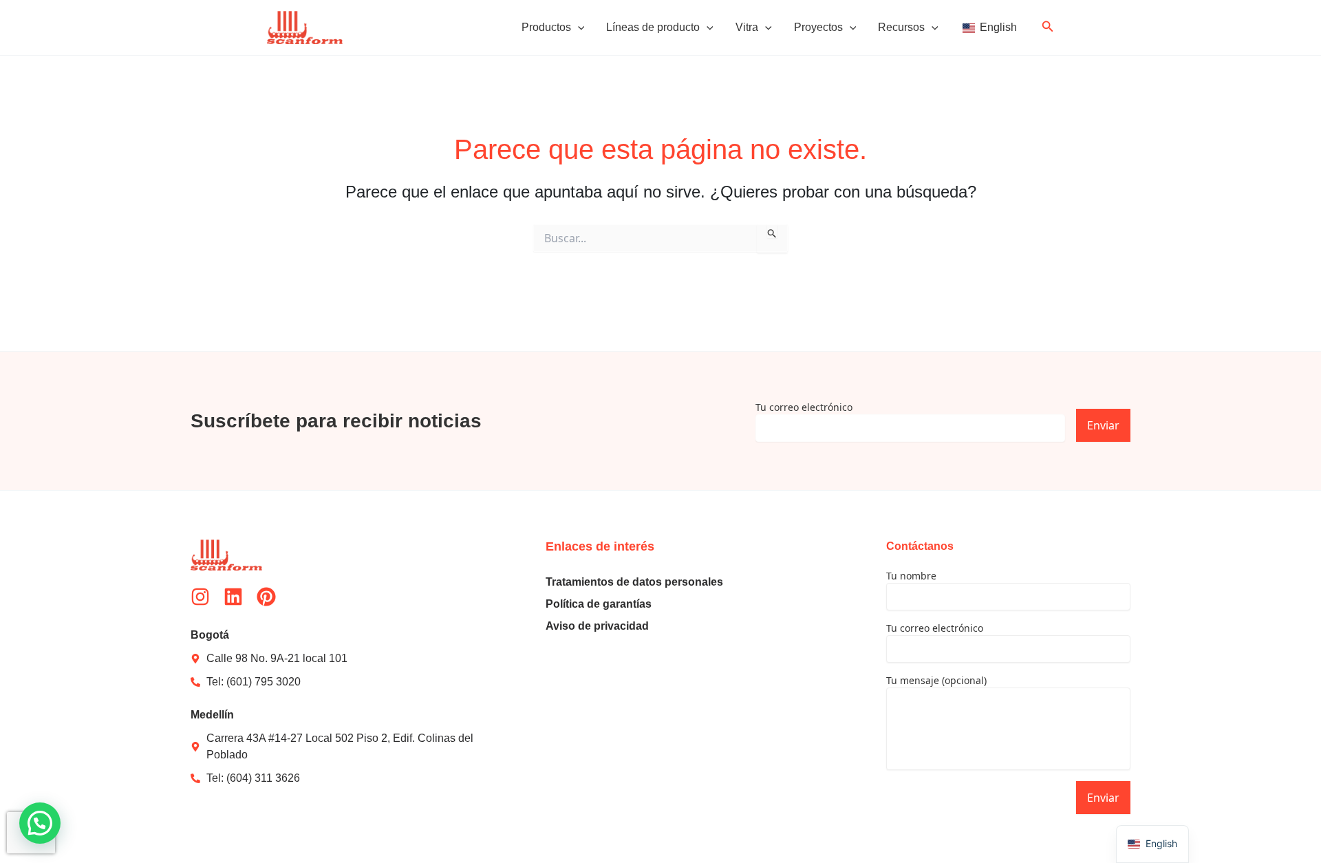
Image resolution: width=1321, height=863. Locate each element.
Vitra (746, 27)
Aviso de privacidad (597, 626)
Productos (546, 27)
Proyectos (818, 27)
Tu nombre (911, 575)
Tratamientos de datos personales (634, 582)
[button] (578, 27)
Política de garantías (599, 604)
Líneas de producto (653, 27)
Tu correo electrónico (803, 407)
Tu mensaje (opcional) (936, 680)
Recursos (901, 27)
